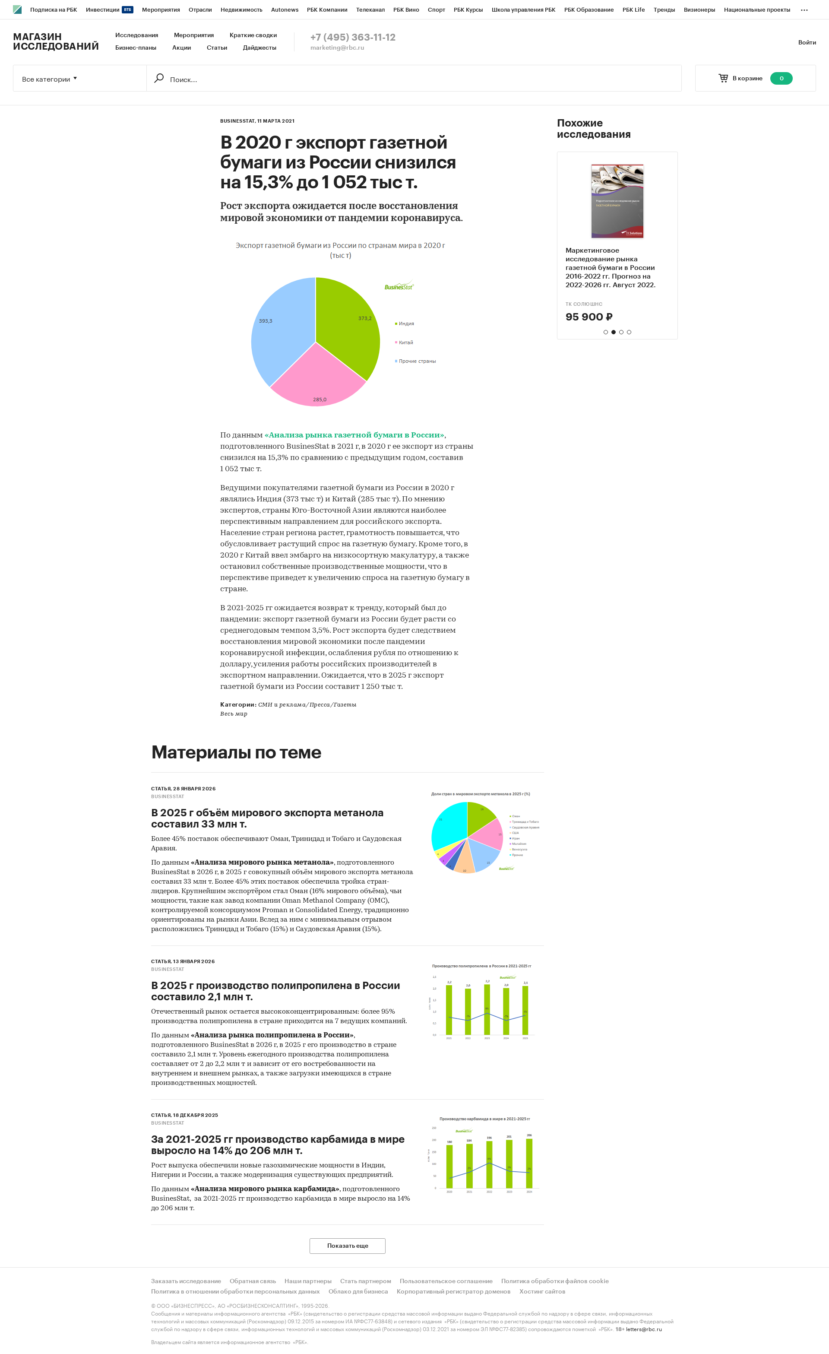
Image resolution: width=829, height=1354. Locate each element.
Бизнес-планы (135, 48)
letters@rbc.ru (644, 1328)
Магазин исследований (56, 41)
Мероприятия (194, 35)
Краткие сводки (253, 35)
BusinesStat (167, 796)
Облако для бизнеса (358, 1292)
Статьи (217, 48)
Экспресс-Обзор (589, 304)
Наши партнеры (308, 1281)
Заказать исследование (186, 1281)
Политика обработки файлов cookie (555, 1281)
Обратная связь (253, 1281)
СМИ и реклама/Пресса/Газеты (307, 705)
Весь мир (233, 714)
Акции (181, 48)
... (804, 8)
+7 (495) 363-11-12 (353, 37)
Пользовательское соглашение (446, 1281)
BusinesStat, (238, 121)
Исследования (136, 35)
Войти (807, 43)
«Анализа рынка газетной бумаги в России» (354, 436)
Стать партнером (365, 1281)
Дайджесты (259, 48)
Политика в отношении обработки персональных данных (235, 1292)
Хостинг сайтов (542, 1292)
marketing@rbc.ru (337, 48)
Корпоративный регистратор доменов (454, 1292)
